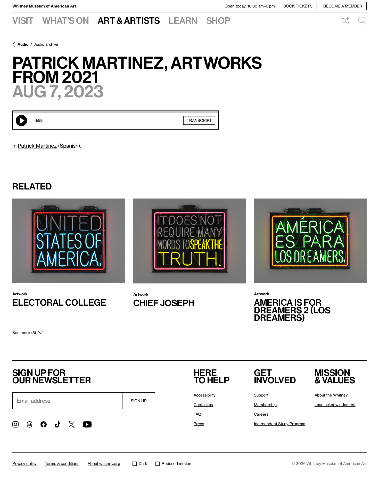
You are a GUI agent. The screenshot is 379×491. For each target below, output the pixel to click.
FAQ (197, 414)
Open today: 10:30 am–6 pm (250, 6)
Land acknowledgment (335, 404)
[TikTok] (57, 424)
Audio (23, 44)
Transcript (199, 120)
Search (360, 20)
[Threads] (29, 424)
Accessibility (205, 395)
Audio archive (46, 44)
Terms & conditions (62, 463)
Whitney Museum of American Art (44, 6)
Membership (265, 404)
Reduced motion (176, 463)
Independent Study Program (279, 423)
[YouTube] (87, 424)
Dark (143, 463)
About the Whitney (331, 395)
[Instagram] (15, 424)
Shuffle (345, 20)
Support (261, 395)
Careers (261, 414)
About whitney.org (104, 463)
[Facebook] (43, 424)
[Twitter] (71, 424)
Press (199, 423)
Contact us (203, 404)
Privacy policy (24, 463)
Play (21, 120)
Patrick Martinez (37, 145)
